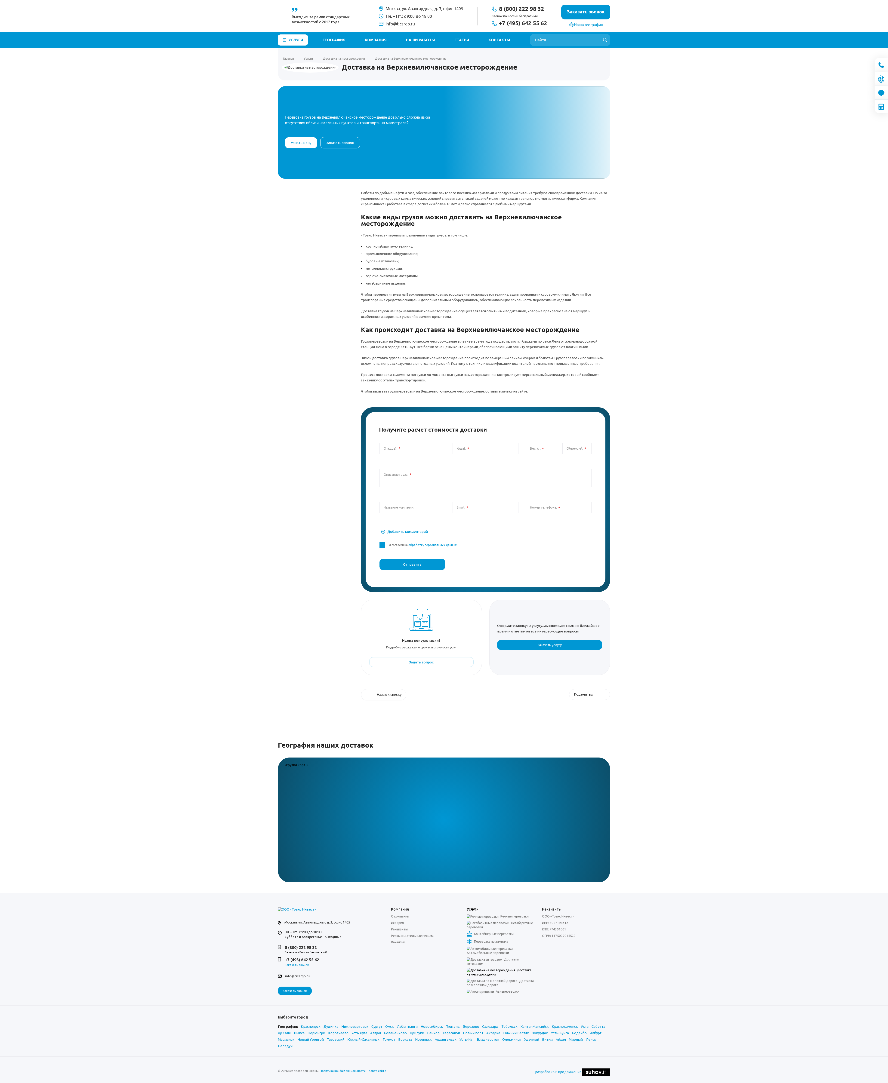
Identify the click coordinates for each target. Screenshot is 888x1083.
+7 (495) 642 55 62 (523, 23)
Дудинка (331, 1026)
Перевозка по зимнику (490, 941)
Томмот (388, 1039)
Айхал (561, 1039)
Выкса (299, 1033)
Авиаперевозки (507, 991)
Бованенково (395, 1033)
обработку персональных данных (432, 544)
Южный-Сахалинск (363, 1039)
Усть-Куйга (560, 1033)
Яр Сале (284, 1033)
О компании (400, 916)
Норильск (423, 1039)
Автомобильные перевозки (488, 953)
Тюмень (453, 1026)
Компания (376, 40)
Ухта (585, 1026)
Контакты (499, 40)
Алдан (375, 1033)
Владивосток (488, 1039)
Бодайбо (579, 1033)
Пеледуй (285, 1046)
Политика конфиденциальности (343, 1070)
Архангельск (445, 1039)
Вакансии (398, 942)
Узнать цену (301, 143)
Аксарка (493, 1033)
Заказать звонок (295, 990)
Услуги (295, 40)
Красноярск (311, 1026)
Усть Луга (359, 1033)
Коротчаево (338, 1033)
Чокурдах (540, 1033)
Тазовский (335, 1039)
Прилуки (417, 1033)
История (397, 923)
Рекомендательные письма (412, 936)
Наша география (588, 25)
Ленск (591, 1039)
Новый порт (473, 1033)
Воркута (405, 1039)
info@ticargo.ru (400, 23)
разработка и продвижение (558, 1072)
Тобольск (509, 1026)
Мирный (576, 1039)
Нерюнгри (316, 1033)
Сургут (376, 1026)
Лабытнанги (407, 1026)
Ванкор (433, 1033)
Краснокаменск (565, 1026)
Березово (471, 1026)
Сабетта (598, 1026)
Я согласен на (423, 544)
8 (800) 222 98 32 (521, 9)
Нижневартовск (354, 1026)
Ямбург (595, 1033)
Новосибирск (432, 1026)
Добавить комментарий (407, 532)
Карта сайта (377, 1070)
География (334, 40)
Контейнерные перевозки (493, 934)
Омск (389, 1026)
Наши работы (420, 40)
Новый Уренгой (310, 1039)
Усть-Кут (466, 1039)
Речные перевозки (514, 916)
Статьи (461, 40)
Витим (547, 1039)
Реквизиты (399, 929)
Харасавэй (451, 1033)
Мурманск (286, 1039)
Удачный (531, 1039)
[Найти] (605, 40)
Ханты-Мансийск (535, 1026)
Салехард (490, 1026)
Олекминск (511, 1039)
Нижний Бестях (516, 1033)
